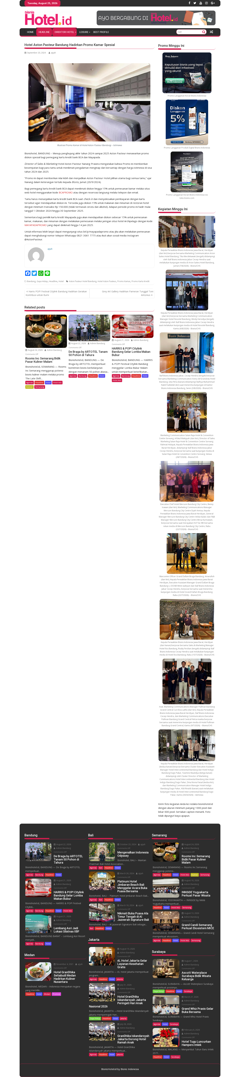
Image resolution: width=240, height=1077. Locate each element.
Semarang (39, 387)
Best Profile (101, 32)
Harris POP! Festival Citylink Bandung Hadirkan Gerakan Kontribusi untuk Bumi (56, 293)
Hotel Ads (57, 382)
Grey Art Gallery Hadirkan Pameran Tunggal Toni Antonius (127, 293)
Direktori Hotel (64, 32)
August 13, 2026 (191, 913)
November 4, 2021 (64, 964)
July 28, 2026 (125, 1024)
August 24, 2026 (35, 350)
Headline (44, 32)
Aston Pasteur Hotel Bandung (82, 281)
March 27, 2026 (191, 997)
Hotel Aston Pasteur (107, 281)
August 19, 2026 (127, 948)
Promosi (56, 994)
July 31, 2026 (125, 984)
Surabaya (188, 991)
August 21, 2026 (121, 340)
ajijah (53, 52)
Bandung (31, 281)
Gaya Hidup (42, 281)
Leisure (83, 32)
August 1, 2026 (191, 961)
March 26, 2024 (127, 873)
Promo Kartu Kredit (140, 281)
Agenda (29, 382)
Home (30, 32)
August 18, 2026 (191, 880)
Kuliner (29, 387)
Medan (47, 994)
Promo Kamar (123, 281)
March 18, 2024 (127, 905)
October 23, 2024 (128, 844)
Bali (100, 867)
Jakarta (120, 979)
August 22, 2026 (78, 343)
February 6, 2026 (192, 1029)
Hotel (61, 281)
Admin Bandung (54, 350)
